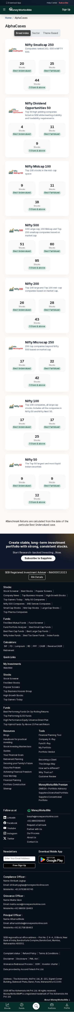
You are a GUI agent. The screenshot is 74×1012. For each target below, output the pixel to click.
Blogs (6, 735)
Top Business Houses (32, 595)
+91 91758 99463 (23, 927)
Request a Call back (36, 825)
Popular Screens (44, 591)
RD (29, 646)
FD (11, 646)
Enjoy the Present (11, 767)
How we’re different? (49, 768)
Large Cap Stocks (50, 608)
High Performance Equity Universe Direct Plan (25, 720)
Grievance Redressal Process (18, 964)
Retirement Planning (13, 759)
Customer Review (47, 776)
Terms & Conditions (48, 953)
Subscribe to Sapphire (38, 558)
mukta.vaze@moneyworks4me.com (27, 904)
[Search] (36, 1006)
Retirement (8, 650)
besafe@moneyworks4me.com (42, 816)
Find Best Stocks (11, 682)
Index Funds (53, 635)
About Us (31, 837)
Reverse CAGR (55, 646)
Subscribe (63, 3)
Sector (36, 33)
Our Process (33, 833)
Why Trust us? (46, 772)
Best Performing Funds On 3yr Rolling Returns (26, 711)
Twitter (10, 838)
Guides (6, 751)
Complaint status (11, 953)
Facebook (12, 823)
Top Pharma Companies (15, 612)
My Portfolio (45, 747)
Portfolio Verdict (47, 752)
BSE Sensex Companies (39, 603)
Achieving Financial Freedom (17, 771)
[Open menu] (4, 9)
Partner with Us (34, 829)
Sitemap (7, 788)
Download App (14, 3)
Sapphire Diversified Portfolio (53, 792)
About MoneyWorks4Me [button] (56, 1000)
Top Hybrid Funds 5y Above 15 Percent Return (26, 724)
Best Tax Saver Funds (34, 635)
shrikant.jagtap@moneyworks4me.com (29, 885)
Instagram (12, 833)
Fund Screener (36, 622)
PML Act (34, 958)
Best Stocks (27, 591)
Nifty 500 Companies (13, 603)
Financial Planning (12, 780)
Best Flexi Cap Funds (13, 631)
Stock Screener (11, 591)
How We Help (10, 776)
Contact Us (32, 841)
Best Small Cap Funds (40, 627)
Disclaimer (8, 958)
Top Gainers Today (13, 599)
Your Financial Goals (13, 755)
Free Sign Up (19, 865)
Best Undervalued (22, 71)
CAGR (42, 646)
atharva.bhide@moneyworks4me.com (28, 923)
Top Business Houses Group (17, 691)
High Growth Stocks (56, 595)
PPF (35, 646)
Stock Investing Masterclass (17, 746)
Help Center (52, 3)
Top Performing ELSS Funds (17, 716)
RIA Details (37, 577)
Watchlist (7, 668)
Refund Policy (29, 953)
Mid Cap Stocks (31, 608)
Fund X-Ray (45, 743)
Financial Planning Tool (50, 735)
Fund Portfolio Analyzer (15, 627)
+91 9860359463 (36, 821)
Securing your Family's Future (18, 763)
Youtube (11, 828)
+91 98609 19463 (23, 908)
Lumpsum (20, 646)
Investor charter (50, 964)
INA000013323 (58, 572)
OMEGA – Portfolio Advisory (53, 788)
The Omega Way (47, 764)
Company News (11, 595)
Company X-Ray (47, 739)
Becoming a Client (47, 759)
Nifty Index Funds (12, 635)
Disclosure (21, 958)
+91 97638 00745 (23, 889)
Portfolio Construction (14, 784)
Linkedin (11, 817)
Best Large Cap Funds (37, 631)
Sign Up (66, 9)
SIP (5, 646)
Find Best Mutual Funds (14, 622)
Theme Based (50, 33)
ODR (37, 964)
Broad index (22, 33)
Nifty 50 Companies (35, 599)
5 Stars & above (37, 87)
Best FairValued (52, 71)
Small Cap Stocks (12, 608)
